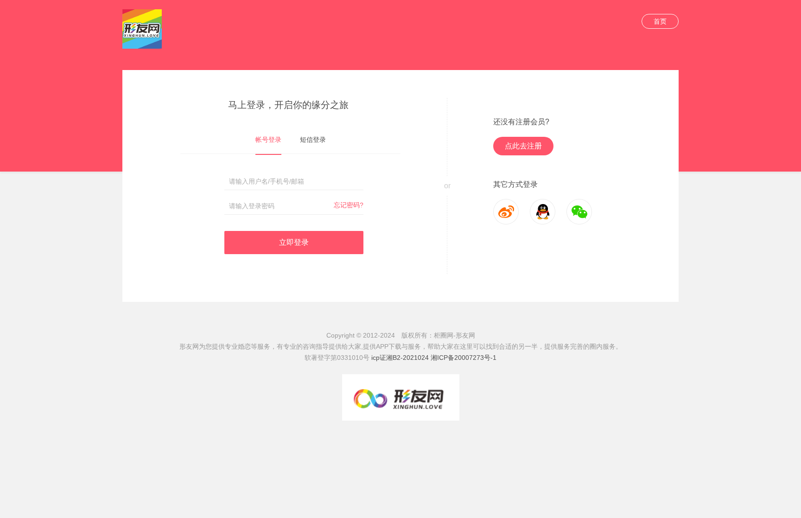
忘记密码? (348, 205)
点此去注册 (523, 146)
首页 (660, 21)
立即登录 (294, 242)
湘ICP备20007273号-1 (463, 357)
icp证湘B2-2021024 (400, 357)
